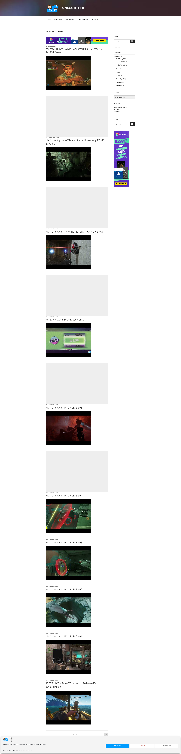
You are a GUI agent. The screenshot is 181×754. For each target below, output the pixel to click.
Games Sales (58, 19)
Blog (49, 19)
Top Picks (119, 82)
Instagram (117, 111)
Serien (118, 75)
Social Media (70, 19)
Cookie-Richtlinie (7, 750)
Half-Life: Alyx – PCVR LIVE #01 (64, 636)
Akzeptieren (117, 746)
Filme (117, 69)
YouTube (118, 85)
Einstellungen (166, 746)
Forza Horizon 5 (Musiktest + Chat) (65, 319)
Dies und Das (83, 19)
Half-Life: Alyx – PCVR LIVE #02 (64, 589)
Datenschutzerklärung (19, 750)
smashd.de (74, 8)
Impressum (29, 750)
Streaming (119, 79)
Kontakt (94, 19)
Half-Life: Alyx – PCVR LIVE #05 (64, 407)
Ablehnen (142, 746)
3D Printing (119, 59)
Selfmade (121, 65)
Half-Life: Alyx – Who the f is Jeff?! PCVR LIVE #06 (75, 231)
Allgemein (117, 52)
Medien (116, 56)
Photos (118, 72)
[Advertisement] (77, 116)
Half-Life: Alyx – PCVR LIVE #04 (64, 495)
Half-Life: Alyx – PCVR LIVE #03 (64, 542)
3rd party (121, 61)
